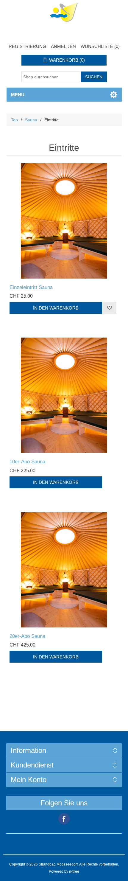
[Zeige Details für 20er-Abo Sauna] (64, 569)
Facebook (64, 818)
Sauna (31, 119)
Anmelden (63, 46)
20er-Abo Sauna (27, 636)
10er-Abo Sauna (27, 461)
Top (14, 119)
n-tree (74, 871)
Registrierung (27, 46)
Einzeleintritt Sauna (31, 287)
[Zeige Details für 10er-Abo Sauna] (64, 395)
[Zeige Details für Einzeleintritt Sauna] (64, 221)
